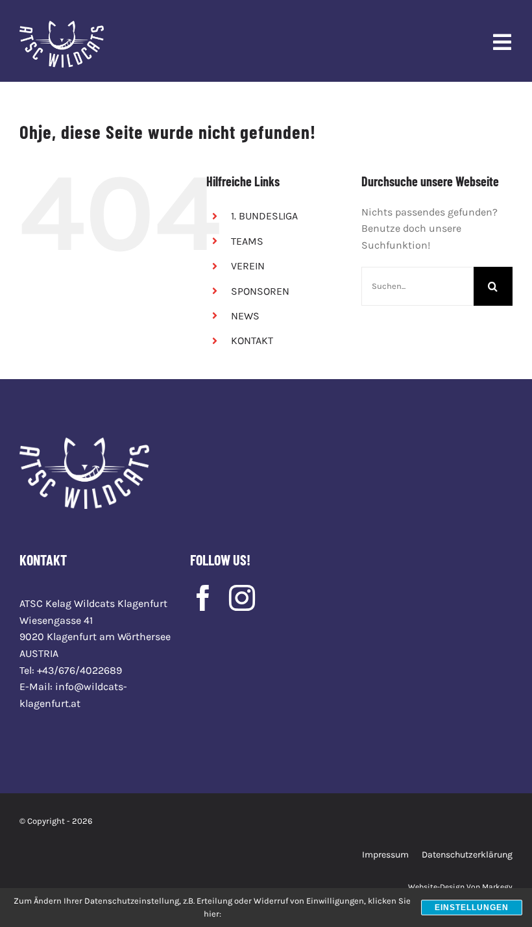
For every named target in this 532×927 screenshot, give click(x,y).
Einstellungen (472, 907)
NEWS (245, 316)
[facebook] (203, 598)
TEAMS (247, 241)
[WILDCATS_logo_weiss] (61, 25)
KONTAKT (252, 340)
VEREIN (248, 266)
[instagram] (242, 598)
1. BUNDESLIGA (264, 216)
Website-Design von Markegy (460, 886)
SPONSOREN (260, 291)
